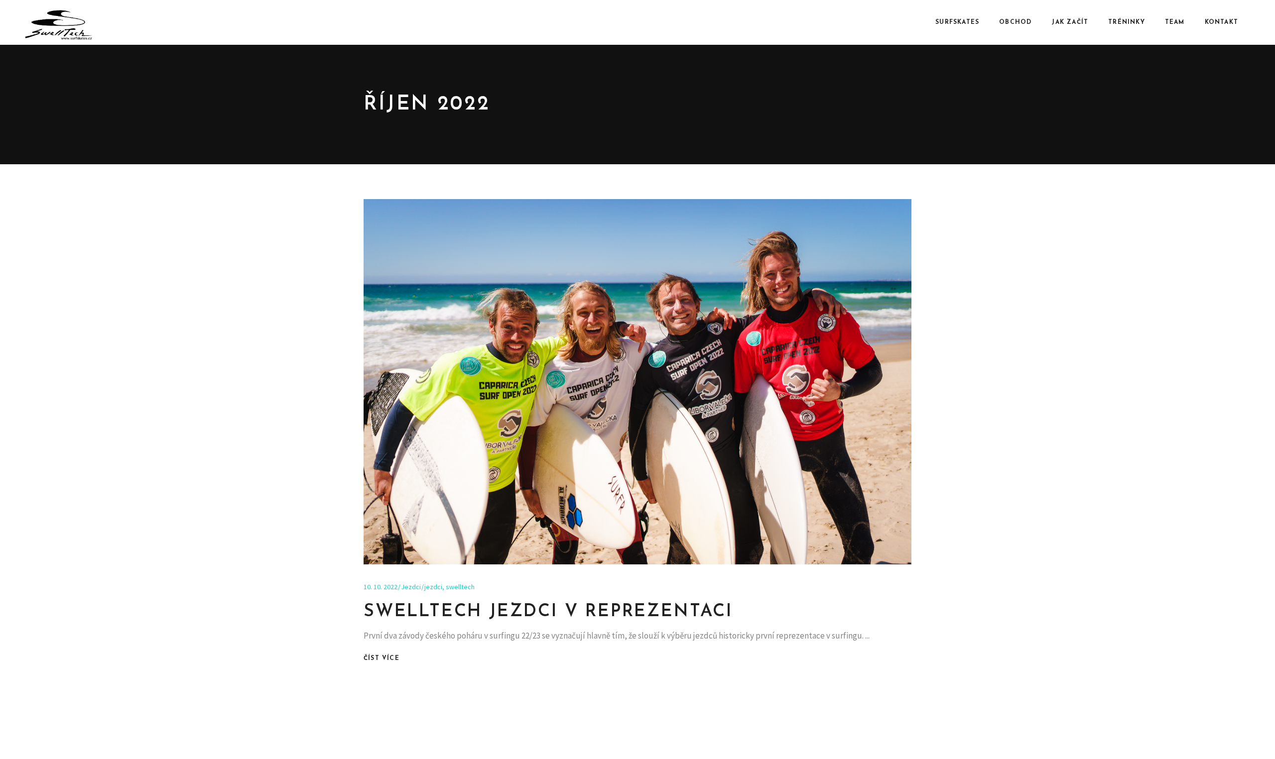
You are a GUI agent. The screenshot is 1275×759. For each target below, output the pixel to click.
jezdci (433, 586)
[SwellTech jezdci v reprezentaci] (637, 381)
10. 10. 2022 (380, 586)
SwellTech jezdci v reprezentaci (548, 612)
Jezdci (411, 586)
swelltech (460, 586)
